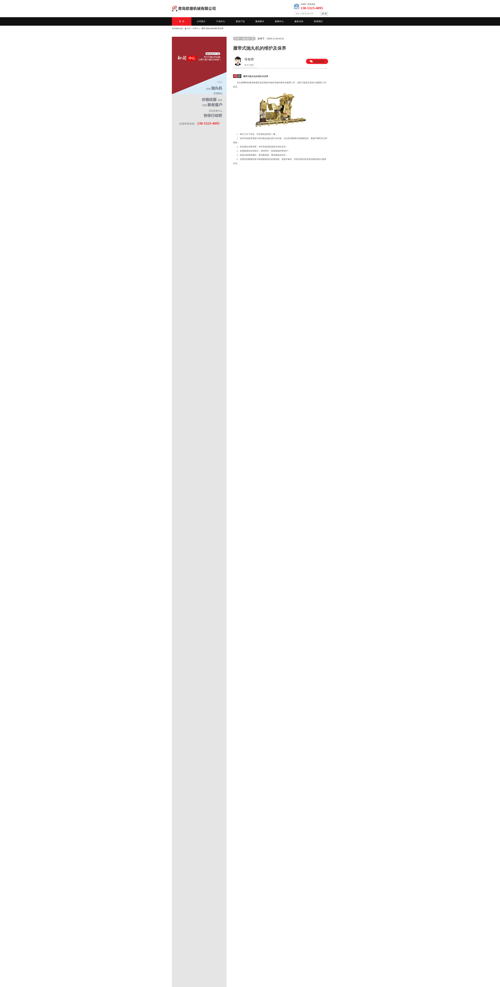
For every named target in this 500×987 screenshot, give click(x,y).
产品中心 (220, 21)
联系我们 (318, 21)
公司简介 (201, 21)
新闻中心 (279, 21)
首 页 (181, 21)
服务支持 (298, 21)
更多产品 (240, 21)
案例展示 (259, 21)
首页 (189, 28)
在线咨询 (319, 61)
